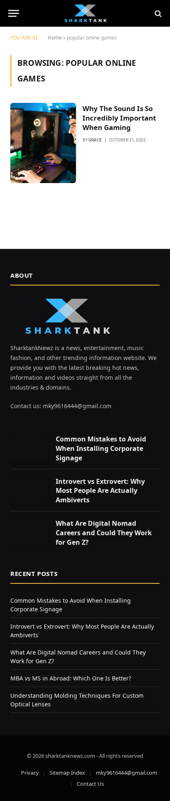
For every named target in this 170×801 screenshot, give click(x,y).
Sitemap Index (67, 772)
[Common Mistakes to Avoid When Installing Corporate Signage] (29, 448)
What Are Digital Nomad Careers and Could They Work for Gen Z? (104, 533)
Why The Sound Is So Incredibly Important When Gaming (119, 118)
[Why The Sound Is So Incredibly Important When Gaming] (43, 143)
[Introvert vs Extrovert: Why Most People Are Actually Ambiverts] (29, 490)
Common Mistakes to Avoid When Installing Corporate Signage (101, 448)
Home (55, 37)
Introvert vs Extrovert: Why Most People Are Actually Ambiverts (100, 491)
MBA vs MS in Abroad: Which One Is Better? (70, 678)
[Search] (157, 13)
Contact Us (90, 783)
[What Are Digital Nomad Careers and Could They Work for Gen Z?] (29, 532)
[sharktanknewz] (85, 13)
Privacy (30, 772)
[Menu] (13, 13)
